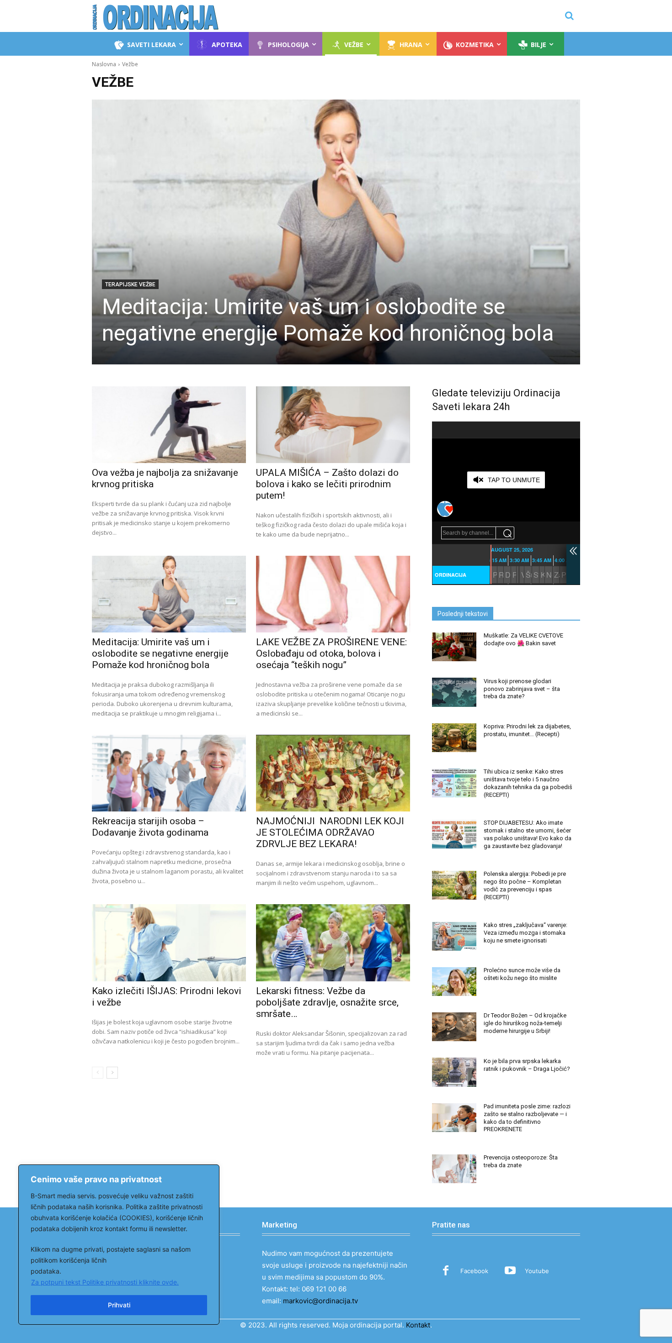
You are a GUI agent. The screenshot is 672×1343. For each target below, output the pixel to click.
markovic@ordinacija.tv (320, 1300)
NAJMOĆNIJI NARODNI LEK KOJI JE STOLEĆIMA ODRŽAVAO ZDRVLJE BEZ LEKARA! (330, 832)
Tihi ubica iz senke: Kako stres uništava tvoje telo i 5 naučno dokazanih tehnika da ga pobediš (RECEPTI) (528, 783)
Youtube (537, 1271)
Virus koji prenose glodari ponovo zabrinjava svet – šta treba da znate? (522, 689)
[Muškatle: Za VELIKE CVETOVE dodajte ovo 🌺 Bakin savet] (454, 646)
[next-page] (112, 1073)
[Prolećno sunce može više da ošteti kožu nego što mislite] (454, 981)
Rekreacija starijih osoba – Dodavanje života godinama (150, 827)
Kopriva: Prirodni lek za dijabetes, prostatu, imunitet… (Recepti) (527, 730)
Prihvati (119, 1305)
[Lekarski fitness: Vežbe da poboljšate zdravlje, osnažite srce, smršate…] (333, 942)
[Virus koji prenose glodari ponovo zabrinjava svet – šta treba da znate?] (454, 692)
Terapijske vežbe (130, 284)
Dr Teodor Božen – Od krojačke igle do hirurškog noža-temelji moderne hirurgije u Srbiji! (525, 1023)
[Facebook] (445, 1271)
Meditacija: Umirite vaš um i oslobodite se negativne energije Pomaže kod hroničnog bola (328, 320)
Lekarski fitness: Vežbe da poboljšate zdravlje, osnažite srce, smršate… (327, 1002)
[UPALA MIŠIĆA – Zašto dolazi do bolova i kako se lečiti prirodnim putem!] (333, 424)
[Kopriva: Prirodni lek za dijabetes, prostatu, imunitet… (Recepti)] (454, 737)
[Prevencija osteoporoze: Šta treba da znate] (454, 1168)
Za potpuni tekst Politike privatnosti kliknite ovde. (105, 1282)
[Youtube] (510, 1271)
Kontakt (418, 1325)
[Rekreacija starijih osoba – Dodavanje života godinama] (168, 773)
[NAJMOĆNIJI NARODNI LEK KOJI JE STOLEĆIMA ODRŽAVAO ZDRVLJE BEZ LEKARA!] (333, 773)
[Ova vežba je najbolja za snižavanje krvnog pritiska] (168, 424)
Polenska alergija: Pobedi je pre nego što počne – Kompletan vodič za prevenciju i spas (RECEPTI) (525, 885)
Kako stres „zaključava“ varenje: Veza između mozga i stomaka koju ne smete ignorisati (525, 933)
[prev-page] (97, 1073)
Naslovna (104, 64)
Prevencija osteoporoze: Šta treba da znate (521, 1161)
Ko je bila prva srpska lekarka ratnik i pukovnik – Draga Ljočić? (527, 1065)
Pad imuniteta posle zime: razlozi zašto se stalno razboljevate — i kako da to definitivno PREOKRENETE (527, 1118)
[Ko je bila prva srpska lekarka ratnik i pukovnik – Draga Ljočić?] (454, 1072)
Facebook (474, 1271)
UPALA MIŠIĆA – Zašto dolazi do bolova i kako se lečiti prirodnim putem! (327, 484)
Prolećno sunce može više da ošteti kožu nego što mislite (522, 974)
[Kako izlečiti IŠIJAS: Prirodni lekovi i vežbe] (168, 942)
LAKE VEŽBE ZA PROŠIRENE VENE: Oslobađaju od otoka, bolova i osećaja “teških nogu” (331, 653)
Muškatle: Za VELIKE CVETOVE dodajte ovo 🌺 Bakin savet (523, 639)
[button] (569, 15)
